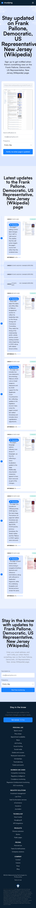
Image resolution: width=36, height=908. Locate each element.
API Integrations (18, 823)
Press (18, 866)
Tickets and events (18, 765)
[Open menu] (33, 3)
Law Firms (18, 796)
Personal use (18, 845)
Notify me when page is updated (18, 152)
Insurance (18, 806)
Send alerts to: (5, 671)
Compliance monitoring (18, 779)
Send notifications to (9, 133)
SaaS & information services (18, 800)
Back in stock (18, 730)
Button (18, 834)
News (18, 740)
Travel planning (18, 762)
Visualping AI (18, 820)
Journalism (18, 809)
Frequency (6, 141)
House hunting (18, 746)
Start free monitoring (18, 690)
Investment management (18, 793)
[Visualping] (6, 3)
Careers (18, 863)
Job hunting (18, 743)
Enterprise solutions (18, 852)
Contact (18, 860)
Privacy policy (18, 877)
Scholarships (18, 759)
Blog (18, 869)
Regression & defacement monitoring (18, 782)
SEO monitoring (18, 785)
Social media (18, 749)
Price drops (18, 734)
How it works (18, 817)
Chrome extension (18, 831)
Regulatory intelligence (18, 776)
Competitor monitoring (18, 773)
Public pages (18, 837)
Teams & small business (18, 848)
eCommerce (18, 803)
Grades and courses (18, 752)
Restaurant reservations (18, 755)
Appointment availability (18, 737)
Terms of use (18, 880)
